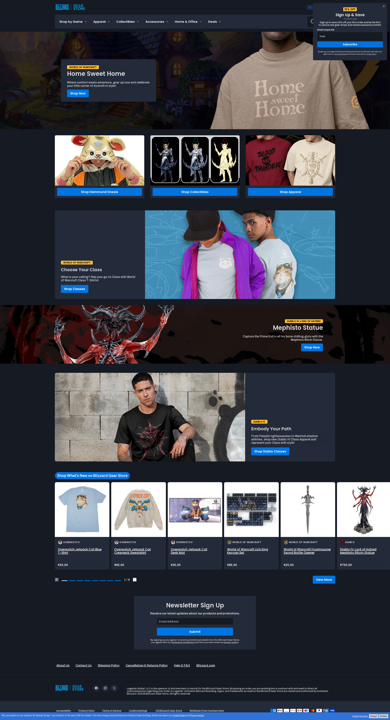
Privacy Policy (371, 54)
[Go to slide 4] (87, 580)
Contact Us (84, 665)
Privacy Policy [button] (86, 710)
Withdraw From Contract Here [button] (207, 710)
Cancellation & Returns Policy (147, 665)
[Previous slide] (56, 579)
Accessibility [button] (63, 710)
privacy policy (231, 642)
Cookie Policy (179, 715)
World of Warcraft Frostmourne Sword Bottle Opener (307, 551)
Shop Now (78, 93)
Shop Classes (74, 289)
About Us (62, 665)
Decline (383, 716)
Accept (373, 716)
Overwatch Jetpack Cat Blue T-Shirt (80, 551)
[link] (82, 526)
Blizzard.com (205, 665)
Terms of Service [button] (111, 710)
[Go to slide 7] (110, 580)
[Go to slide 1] (65, 580)
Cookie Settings (360, 716)
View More (324, 580)
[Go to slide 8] (118, 580)
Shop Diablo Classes (270, 451)
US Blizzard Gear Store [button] (169, 710)
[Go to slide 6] (103, 580)
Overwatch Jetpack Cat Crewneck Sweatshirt (132, 551)
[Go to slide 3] (80, 580)
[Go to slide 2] (72, 580)
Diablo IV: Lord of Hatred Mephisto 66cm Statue (358, 551)
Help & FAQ (182, 665)
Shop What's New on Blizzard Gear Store (92, 476)
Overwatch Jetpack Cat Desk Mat (189, 551)
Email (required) (325, 30)
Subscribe (350, 44)
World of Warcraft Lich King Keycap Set (247, 551)
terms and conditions (182, 642)
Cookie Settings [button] (138, 710)
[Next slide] (134, 579)
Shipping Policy (109, 665)
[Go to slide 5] (95, 580)
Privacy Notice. (197, 715)
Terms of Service (340, 54)
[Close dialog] (384, 6)
